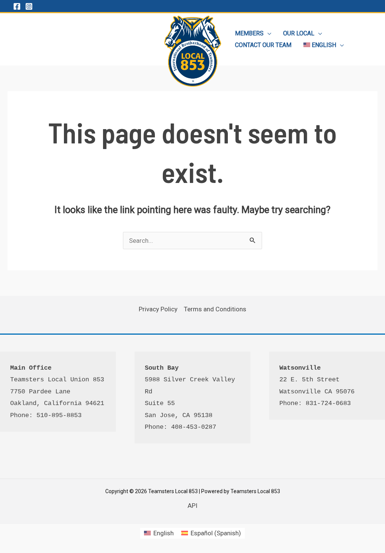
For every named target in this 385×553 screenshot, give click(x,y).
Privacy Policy (158, 309)
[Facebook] (17, 6)
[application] (267, 33)
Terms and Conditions (215, 309)
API (192, 505)
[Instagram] (29, 6)
